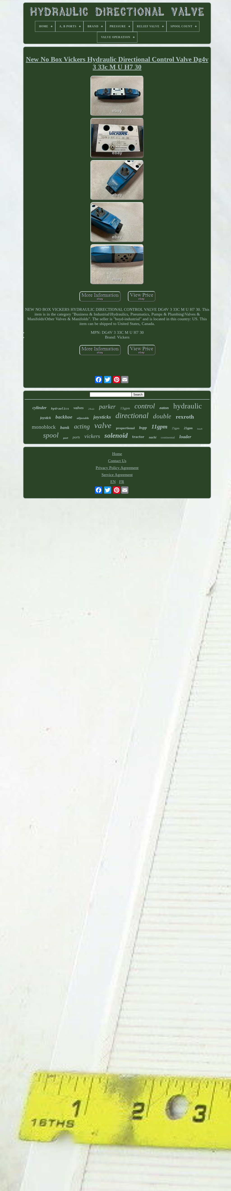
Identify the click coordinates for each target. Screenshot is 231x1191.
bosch (199, 429)
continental (168, 437)
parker (107, 406)
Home (117, 454)
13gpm (125, 408)
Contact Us (117, 460)
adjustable (83, 418)
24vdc (91, 409)
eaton (164, 407)
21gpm (188, 428)
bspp (143, 427)
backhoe (63, 417)
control (144, 406)
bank (64, 427)
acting (82, 426)
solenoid (116, 435)
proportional (125, 428)
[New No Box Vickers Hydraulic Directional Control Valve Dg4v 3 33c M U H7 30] (117, 96)
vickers (92, 436)
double (162, 416)
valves (79, 408)
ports (76, 437)
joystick (45, 418)
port (65, 438)
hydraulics (60, 408)
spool (51, 435)
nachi (152, 437)
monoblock (44, 427)
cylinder (39, 407)
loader (185, 436)
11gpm (159, 426)
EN (113, 481)
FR (121, 481)
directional (132, 415)
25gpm (175, 428)
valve (102, 425)
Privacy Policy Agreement (117, 467)
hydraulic (187, 406)
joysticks (102, 417)
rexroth (185, 417)
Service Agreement (117, 474)
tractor (138, 436)
